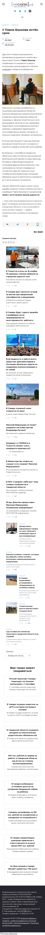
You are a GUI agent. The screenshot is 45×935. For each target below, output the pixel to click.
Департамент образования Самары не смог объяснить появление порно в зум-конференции (28, 531)
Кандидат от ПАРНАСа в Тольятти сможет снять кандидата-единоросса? (18, 445)
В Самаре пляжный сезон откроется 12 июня (18, 409)
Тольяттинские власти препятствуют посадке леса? (28, 608)
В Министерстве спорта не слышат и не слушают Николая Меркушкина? (21, 464)
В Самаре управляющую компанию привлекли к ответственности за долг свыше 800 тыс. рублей (22, 842)
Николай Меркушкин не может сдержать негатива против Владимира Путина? (21, 427)
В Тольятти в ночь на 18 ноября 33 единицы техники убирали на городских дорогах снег (22, 274)
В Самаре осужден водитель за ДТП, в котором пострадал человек (22, 707)
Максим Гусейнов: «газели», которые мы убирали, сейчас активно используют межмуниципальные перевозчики (22, 558)
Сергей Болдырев (21, 923)
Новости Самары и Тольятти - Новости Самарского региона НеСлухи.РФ (19, 920)
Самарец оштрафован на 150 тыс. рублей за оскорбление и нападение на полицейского (22, 814)
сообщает (6, 69)
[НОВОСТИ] (22, 267)
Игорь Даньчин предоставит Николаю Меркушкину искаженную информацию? (20, 505)
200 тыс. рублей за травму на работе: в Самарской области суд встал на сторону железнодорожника (22, 760)
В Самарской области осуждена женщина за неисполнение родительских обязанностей (22, 732)
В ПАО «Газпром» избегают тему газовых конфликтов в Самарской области (22, 484)
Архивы (9, 651)
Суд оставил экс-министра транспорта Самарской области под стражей (22, 634)
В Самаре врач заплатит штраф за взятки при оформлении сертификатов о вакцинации (21, 294)
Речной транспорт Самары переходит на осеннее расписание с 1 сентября (22, 681)
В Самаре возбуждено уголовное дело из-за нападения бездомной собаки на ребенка (22, 788)
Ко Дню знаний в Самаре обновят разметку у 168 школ (22, 867)
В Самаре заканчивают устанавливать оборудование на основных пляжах (27, 583)
